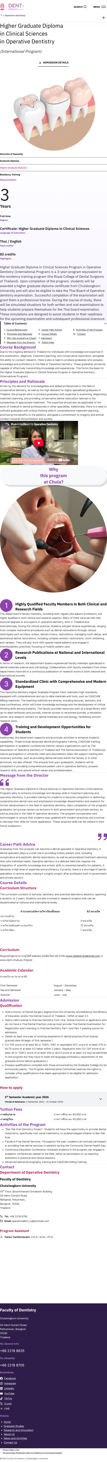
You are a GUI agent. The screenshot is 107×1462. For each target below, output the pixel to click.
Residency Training (10, 174)
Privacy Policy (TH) (11, 1450)
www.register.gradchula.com (83, 955)
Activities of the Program (89, 329)
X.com (8, 1403)
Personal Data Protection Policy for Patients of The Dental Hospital (32, 1453)
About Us (9, 1434)
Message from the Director (21, 342)
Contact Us (10, 1442)
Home (7, 1421)
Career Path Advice (52, 329)
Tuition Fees (48, 342)
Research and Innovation (18, 1430)
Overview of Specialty (11, 154)
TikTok (8, 1398)
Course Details (49, 334)
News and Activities (15, 1438)
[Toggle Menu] (103, 17)
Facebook (10, 1378)
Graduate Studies (14, 1426)
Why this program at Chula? (21, 338)
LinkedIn (9, 1388)
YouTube (9, 1393)
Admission (46, 338)
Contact (81, 334)
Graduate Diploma (9, 160)
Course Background (16, 329)
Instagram (10, 1383)
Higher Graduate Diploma (13, 167)
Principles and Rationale (19, 334)
